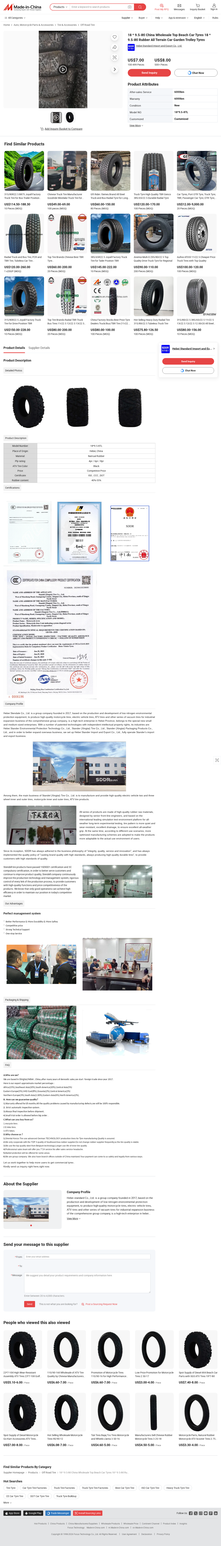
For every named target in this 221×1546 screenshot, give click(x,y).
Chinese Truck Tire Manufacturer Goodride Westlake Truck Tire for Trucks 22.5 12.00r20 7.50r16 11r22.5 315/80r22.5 (64, 196)
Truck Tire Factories (64, 1487)
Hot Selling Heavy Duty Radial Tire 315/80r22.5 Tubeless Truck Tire (152, 321)
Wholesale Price (130, 1523)
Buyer (142, 17)
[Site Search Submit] (140, 7)
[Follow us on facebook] (191, 1513)
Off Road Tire (87, 24)
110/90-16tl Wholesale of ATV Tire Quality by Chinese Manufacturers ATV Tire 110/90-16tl (65, 1376)
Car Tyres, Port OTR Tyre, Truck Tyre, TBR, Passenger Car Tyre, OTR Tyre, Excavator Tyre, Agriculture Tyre (196, 196)
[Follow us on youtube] (206, 1513)
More (6, 1502)
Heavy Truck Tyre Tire (177, 1487)
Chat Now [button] (198, 73)
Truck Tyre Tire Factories (95, 1487)
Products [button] (59, 7)
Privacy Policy (163, 1534)
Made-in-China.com (96, 1527)
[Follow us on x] (196, 1513)
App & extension (177, 17)
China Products (57, 1523)
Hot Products (40, 1523)
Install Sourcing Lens (89, 1513)
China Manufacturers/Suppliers (83, 1523)
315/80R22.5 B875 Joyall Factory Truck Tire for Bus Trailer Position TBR (22, 196)
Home (6, 24)
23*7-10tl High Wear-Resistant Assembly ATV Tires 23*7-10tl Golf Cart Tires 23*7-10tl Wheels (21, 1376)
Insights (183, 1523)
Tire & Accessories (67, 24)
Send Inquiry (149, 72)
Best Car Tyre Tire (124, 1487)
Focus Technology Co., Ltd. (86, 1534)
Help (157, 17)
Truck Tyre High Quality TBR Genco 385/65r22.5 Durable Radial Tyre (152, 196)
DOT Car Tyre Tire (39, 1496)
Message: (17, 1275)
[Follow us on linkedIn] (216, 1513)
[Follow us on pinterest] (211, 1513)
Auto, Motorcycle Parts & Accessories (34, 24)
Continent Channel (150, 1523)
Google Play (33, 1513)
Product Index (169, 1523)
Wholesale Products (110, 1523)
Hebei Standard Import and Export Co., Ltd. (159, 45)
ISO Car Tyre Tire (150, 1487)
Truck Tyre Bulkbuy (66, 1496)
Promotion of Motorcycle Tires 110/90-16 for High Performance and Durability (108, 1376)
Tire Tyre (10, 1487)
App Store (12, 1513)
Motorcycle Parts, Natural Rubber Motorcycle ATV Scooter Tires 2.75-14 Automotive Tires (197, 1438)
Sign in (214, 9)
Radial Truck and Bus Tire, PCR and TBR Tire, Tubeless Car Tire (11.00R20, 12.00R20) (23, 259)
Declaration (146, 1534)
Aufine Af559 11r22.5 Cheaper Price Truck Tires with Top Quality (196, 258)
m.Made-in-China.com (118, 1527)
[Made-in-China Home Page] (22, 7)
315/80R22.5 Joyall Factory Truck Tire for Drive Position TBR (22, 321)
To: (20, 1266)
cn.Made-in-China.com (143, 1527)
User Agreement (129, 1534)
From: (19, 1256)
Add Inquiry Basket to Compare (63, 129)
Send (29, 1304)
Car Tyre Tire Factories (35, 1487)
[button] (129, 6)
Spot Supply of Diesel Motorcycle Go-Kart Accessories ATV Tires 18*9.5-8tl (20, 1438)
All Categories (15, 17)
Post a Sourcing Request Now (99, 1304)
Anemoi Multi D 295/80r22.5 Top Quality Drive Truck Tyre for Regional (153, 258)
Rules (215, 17)
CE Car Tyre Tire (14, 1496)
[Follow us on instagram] (201, 1513)
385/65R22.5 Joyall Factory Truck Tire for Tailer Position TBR (109, 258)
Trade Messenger (58, 1513)
